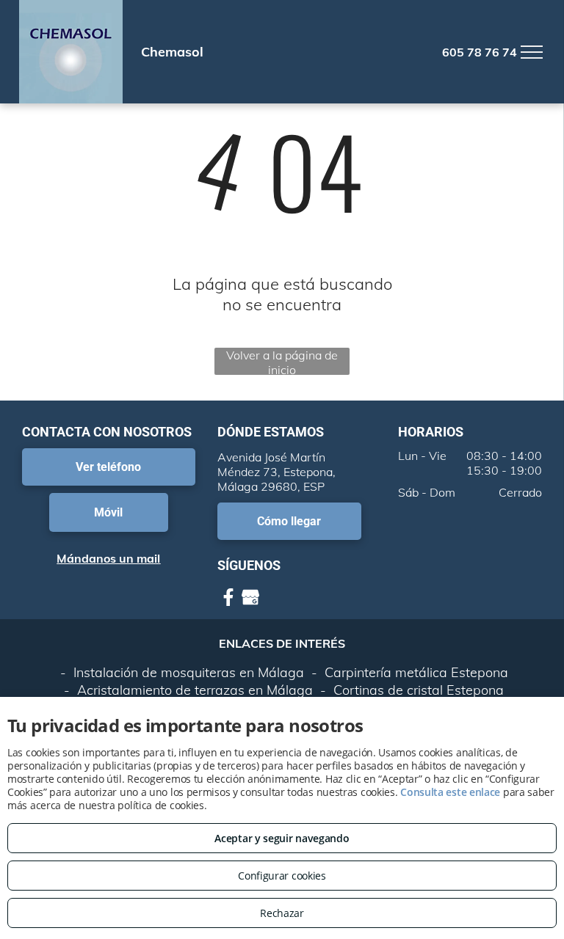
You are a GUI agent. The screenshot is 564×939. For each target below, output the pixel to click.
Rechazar (282, 913)
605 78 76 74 (479, 52)
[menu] (532, 52)
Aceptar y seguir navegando (281, 838)
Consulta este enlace (450, 792)
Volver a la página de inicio (282, 361)
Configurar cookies (282, 876)
